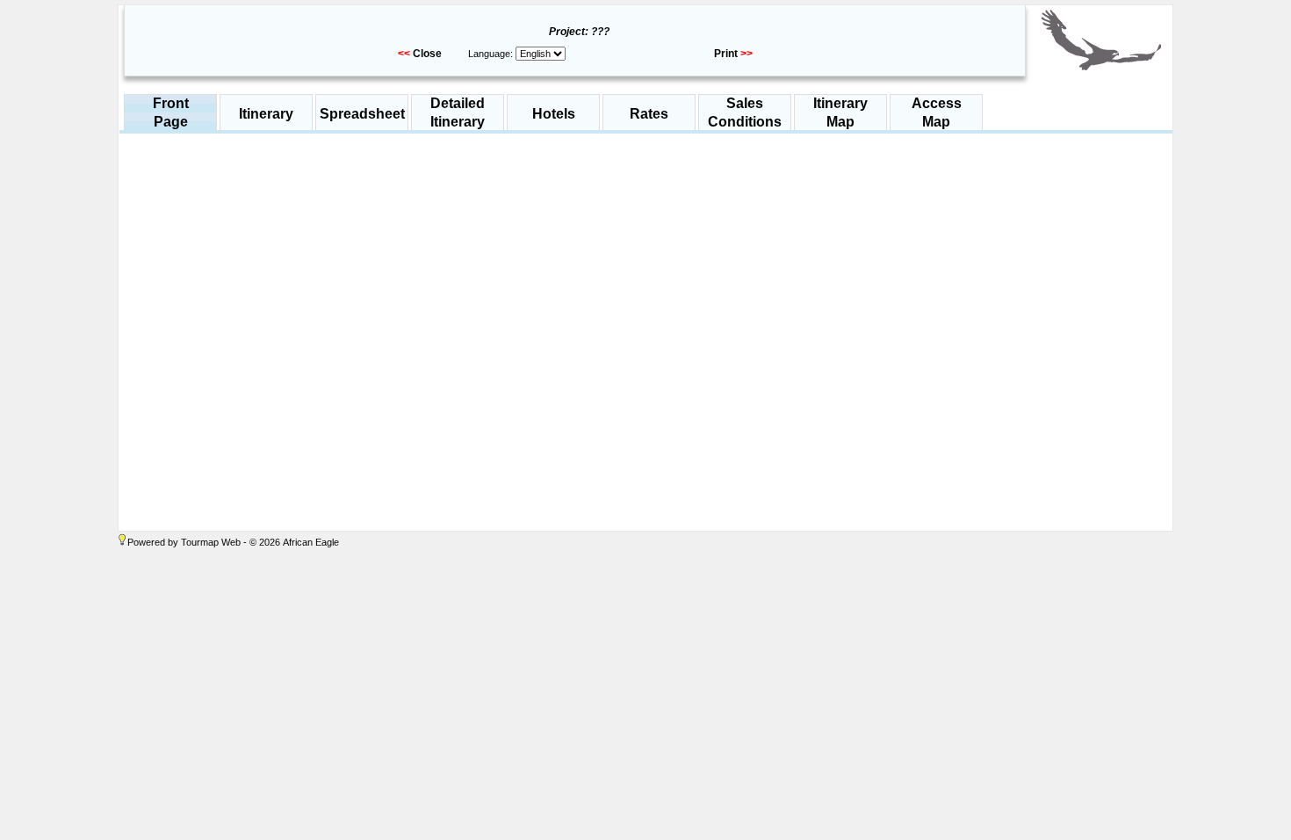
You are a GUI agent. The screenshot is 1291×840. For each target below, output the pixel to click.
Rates (649, 113)
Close (427, 53)
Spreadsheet (362, 113)
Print (726, 53)
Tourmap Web (211, 542)
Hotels (553, 113)
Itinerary (266, 113)
